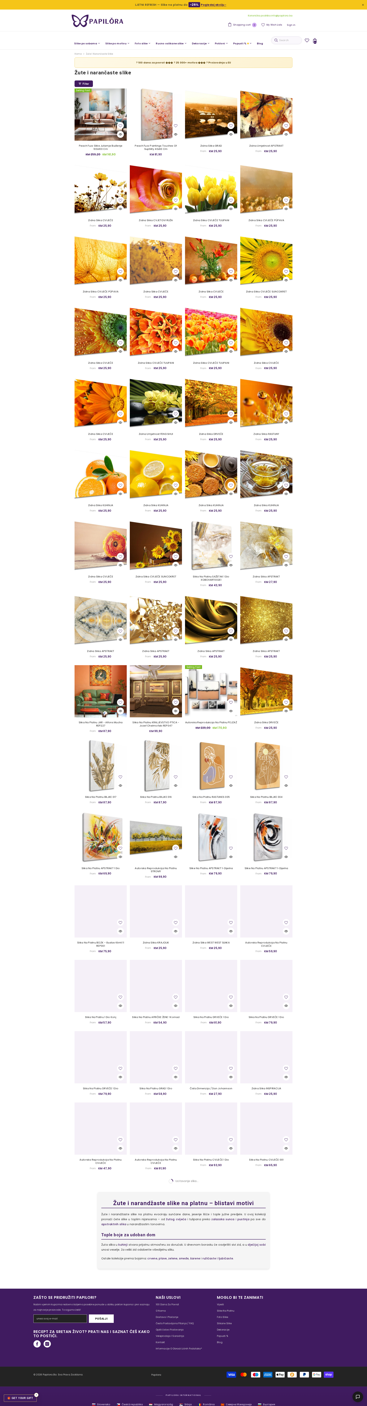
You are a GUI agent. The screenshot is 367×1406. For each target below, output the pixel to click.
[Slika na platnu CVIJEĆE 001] (266, 1128)
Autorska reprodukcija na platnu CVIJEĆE (266, 944)
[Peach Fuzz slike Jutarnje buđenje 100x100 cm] (101, 114)
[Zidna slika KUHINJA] (101, 474)
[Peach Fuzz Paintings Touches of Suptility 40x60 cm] (156, 114)
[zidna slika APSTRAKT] (101, 620)
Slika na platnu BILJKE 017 (100, 797)
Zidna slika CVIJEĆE (100, 220)
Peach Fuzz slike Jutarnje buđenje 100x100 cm (101, 147)
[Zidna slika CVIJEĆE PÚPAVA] (266, 189)
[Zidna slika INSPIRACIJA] (266, 1057)
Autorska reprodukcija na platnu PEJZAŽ (211, 722)
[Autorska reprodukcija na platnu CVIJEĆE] (266, 911)
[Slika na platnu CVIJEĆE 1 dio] (211, 1128)
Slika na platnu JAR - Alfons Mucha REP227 (101, 724)
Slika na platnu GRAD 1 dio (156, 1088)
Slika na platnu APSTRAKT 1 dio (101, 868)
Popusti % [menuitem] (239, 43)
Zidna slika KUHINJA (100, 505)
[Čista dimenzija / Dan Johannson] (211, 1057)
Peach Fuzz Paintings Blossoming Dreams (156, 1310)
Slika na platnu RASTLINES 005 (211, 797)
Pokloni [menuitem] (220, 43)
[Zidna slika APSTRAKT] (266, 545)
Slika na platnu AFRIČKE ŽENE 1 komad (155, 1017)
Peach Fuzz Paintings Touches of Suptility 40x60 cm (156, 147)
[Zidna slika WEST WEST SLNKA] (211, 911)
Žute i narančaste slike (99, 53)
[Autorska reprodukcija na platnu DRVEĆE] (266, 1203)
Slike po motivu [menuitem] (116, 43)
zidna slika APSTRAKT (100, 651)
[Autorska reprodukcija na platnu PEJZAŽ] (211, 691)
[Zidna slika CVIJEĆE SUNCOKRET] (266, 260)
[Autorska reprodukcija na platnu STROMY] (156, 837)
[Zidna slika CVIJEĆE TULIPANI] (211, 189)
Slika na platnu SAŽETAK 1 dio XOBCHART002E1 (211, 578)
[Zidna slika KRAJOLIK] (156, 911)
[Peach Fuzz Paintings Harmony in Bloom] (211, 1278)
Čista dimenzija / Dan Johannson (211, 1088)
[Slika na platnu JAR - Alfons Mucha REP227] (101, 691)
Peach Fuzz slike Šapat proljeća (100, 1383)
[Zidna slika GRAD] (211, 114)
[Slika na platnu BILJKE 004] (266, 766)
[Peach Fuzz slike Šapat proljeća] (101, 1352)
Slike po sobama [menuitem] (85, 43)
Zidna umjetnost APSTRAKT (266, 146)
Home (78, 53)
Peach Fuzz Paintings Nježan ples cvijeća (156, 1385)
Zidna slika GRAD (211, 146)
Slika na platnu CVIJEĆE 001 (266, 1160)
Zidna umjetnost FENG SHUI (156, 434)
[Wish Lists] (306, 40)
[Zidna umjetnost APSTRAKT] (266, 114)
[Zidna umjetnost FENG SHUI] (156, 403)
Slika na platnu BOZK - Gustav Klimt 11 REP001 (100, 944)
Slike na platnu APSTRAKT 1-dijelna (211, 868)
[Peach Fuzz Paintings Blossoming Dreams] (156, 1278)
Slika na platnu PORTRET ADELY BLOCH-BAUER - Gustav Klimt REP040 (211, 1236)
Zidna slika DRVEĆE (211, 434)
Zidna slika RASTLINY (266, 434)
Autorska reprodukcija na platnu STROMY (156, 870)
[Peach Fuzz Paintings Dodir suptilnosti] (266, 1278)
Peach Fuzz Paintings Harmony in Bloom (211, 1309)
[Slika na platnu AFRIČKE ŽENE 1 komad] (156, 986)
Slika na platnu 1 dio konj (100, 1017)
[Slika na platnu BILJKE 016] (156, 766)
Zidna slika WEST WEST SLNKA (211, 942)
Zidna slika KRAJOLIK (156, 942)
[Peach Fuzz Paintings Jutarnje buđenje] (211, 1352)
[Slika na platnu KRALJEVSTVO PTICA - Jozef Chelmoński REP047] (156, 691)
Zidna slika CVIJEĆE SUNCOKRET (266, 291)
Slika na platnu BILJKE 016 (156, 797)
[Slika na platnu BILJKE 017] (101, 766)
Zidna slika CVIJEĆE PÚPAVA (266, 220)
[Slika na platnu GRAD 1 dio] (156, 1057)
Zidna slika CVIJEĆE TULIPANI (211, 220)
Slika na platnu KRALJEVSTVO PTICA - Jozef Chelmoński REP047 (155, 724)
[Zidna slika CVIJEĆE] (101, 189)
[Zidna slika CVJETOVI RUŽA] (156, 189)
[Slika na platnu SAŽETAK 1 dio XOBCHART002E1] (211, 545)
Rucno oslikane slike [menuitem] (170, 43)
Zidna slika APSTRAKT (266, 576)
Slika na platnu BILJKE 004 (266, 797)
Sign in (291, 25)
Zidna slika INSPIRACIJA (266, 1088)
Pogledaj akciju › (213, 5)
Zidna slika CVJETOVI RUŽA (156, 220)
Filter (86, 83)
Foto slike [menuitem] (141, 43)
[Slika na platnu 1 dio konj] (101, 986)
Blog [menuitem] (260, 43)
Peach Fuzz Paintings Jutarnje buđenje (211, 1383)
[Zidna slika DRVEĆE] (211, 403)
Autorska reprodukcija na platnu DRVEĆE (266, 1236)
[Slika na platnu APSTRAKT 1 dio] (101, 837)
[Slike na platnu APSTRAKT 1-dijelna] (211, 837)
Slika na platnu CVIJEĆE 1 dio (211, 1160)
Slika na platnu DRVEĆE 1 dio (211, 1017)
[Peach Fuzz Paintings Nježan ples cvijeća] (156, 1352)
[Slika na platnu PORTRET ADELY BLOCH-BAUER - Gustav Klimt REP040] (211, 1203)
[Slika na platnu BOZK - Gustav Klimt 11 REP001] (101, 911)
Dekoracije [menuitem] (199, 43)
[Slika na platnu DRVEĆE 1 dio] (211, 986)
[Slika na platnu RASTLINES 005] (211, 766)
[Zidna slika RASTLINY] (266, 403)
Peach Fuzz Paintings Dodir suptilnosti (266, 1309)
